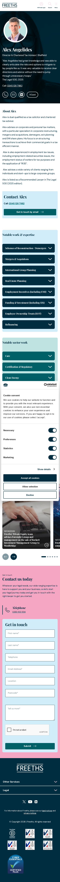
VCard (32, 94)
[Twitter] (24, 802)
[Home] (30, 771)
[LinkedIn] (36, 802)
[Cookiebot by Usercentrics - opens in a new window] (44, 385)
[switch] (52, 439)
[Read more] (26, 516)
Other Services (11, 781)
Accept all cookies (30, 478)
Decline (30, 495)
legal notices (47, 810)
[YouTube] (30, 802)
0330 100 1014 (19, 612)
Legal (6, 790)
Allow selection (30, 486)
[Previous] (5, 557)
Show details (44, 469)
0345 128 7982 (14, 85)
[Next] (13, 557)
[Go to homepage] (9, 7)
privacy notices (30, 813)
